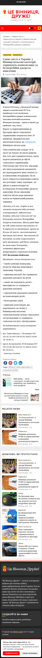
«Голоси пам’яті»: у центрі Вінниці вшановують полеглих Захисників (28, 421)
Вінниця (12, 367)
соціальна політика (10, 370)
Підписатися (39, 28)
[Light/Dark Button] (31, 28)
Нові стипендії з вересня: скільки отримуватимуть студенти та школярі (27, 533)
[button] (2, 28)
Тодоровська (10, 74)
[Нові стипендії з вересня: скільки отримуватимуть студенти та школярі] (9, 532)
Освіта (20, 526)
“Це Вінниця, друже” (17, 632)
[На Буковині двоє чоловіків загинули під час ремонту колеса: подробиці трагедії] (9, 499)
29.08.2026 (24, 427)
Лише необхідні (30, 653)
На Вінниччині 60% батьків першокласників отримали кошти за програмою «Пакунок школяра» (28, 519)
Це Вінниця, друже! (23, 14)
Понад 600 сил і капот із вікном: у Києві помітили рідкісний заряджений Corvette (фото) (28, 551)
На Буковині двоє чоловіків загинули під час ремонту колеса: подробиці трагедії (29, 500)
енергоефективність (24, 367)
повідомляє (30, 142)
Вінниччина (7, 55)
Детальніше (18, 649)
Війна (20, 415)
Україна (20, 493)
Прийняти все (11, 653)
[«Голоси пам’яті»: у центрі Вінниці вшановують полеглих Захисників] (9, 420)
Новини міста (17, 55)
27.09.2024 (22, 74)
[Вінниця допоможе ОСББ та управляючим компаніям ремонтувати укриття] (9, 437)
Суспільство (27, 526)
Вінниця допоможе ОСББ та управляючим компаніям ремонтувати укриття (28, 438)
